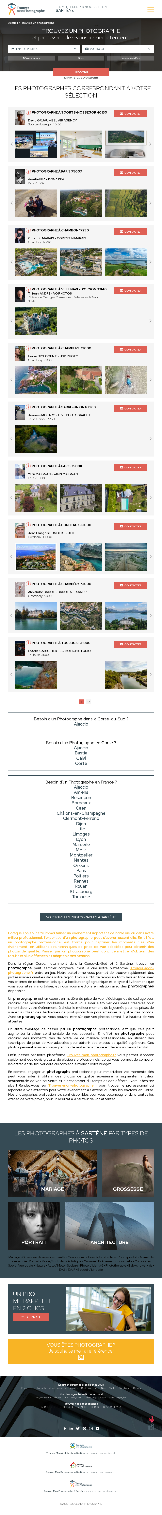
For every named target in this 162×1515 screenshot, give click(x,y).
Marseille (41, 1388)
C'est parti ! (31, 1317)
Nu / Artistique (71, 1261)
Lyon (31, 1388)
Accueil (13, 23)
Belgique (76, 1397)
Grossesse (29, 1257)
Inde (66, 1397)
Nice (103, 1388)
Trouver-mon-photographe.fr (91, 1055)
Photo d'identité (91, 1265)
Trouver (81, 71)
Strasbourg (124, 1388)
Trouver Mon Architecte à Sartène (66, 1453)
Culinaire (90, 1261)
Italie (111, 1397)
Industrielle (124, 1261)
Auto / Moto (56, 1265)
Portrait (34, 1261)
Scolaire (72, 1265)
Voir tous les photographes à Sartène (81, 917)
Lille (96, 1388)
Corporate (142, 1261)
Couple (73, 1257)
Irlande (57, 1397)
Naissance (46, 1257)
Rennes (137, 1388)
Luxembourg (90, 1397)
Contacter (132, 114)
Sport (12, 1265)
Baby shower (137, 1265)
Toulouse (73, 1388)
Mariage (14, 1257)
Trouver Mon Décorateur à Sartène (65, 1472)
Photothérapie (115, 1265)
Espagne (121, 1397)
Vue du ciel (26, 1265)
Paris (23, 1388)
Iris (150, 1265)
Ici (81, 1357)
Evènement (106, 1261)
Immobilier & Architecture (98, 1257)
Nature (40, 1265)
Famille (61, 1257)
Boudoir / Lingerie (90, 1270)
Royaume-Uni (43, 1397)
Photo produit (128, 1257)
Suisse (103, 1397)
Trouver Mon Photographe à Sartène (64, 1491)
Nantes (112, 1388)
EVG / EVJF (67, 1270)
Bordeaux (86, 1388)
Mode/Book (50, 1261)
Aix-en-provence (57, 1388)
